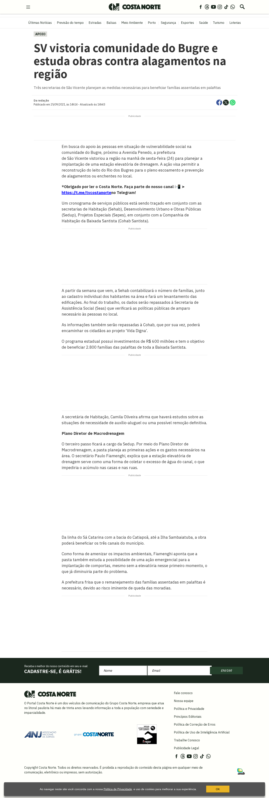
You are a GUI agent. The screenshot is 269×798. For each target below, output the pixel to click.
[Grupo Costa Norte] (94, 734)
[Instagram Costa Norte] (219, 7)
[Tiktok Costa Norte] (226, 7)
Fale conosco (183, 693)
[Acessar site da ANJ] (40, 734)
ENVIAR (226, 670)
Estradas (95, 23)
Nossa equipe (183, 701)
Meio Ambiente (132, 23)
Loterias (235, 23)
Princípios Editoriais (187, 717)
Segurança (168, 23)
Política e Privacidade (189, 709)
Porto (152, 23)
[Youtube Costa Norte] (213, 7)
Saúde (203, 23)
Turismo (218, 23)
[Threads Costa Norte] (207, 7)
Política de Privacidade (118, 789)
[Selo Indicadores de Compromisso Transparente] (147, 734)
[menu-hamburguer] (28, 7)
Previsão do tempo (70, 23)
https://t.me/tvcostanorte (86, 192)
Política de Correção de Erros (194, 724)
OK (218, 789)
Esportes (187, 23)
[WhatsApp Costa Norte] (232, 7)
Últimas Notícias (40, 23)
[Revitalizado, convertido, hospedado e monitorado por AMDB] (241, 771)
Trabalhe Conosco (187, 740)
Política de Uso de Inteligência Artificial (202, 732)
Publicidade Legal (186, 748)
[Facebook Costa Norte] (200, 7)
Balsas (111, 23)
